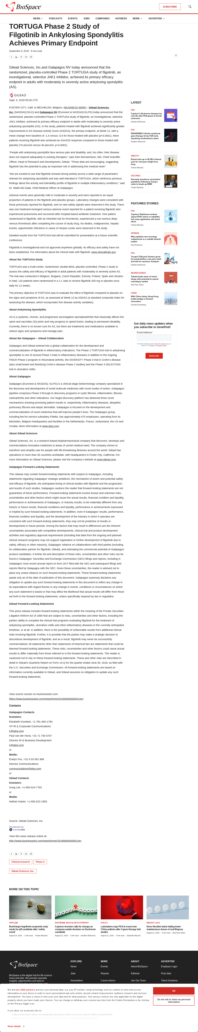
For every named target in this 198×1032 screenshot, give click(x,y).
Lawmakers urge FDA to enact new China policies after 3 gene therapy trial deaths (121, 929)
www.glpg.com (50, 426)
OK (174, 991)
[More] (42, 18)
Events (73, 18)
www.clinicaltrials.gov (103, 252)
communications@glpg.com (25, 768)
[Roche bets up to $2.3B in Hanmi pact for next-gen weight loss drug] (170, 161)
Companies (103, 18)
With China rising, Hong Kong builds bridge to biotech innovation (144, 298)
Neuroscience (138, 273)
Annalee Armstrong (138, 305)
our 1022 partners (25, 989)
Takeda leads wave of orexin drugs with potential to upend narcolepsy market (144, 279)
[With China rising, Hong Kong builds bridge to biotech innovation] (170, 298)
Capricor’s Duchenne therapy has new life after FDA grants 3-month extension (146, 116)
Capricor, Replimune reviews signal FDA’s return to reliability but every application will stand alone (145, 218)
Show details (14, 1026)
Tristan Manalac (137, 168)
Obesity (135, 156)
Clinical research (20, 862)
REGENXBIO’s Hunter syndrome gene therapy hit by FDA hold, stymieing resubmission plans (145, 135)
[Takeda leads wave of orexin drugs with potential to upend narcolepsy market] (170, 278)
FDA (133, 110)
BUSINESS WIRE (75, 107)
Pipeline (13, 923)
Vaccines (135, 176)
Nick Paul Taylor (137, 285)
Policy (104, 923)
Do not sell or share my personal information (173, 1000)
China (134, 293)
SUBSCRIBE (170, 7)
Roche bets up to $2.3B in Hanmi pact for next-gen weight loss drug (146, 161)
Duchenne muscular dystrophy (72, 923)
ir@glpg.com (16, 731)
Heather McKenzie (138, 122)
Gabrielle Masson (134, 936)
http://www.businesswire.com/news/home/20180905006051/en (45, 840)
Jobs (86, 18)
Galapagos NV (48, 112)
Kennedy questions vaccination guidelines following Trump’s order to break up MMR (145, 181)
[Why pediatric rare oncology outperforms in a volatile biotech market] (170, 238)
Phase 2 (40, 862)
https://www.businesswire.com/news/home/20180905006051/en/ (46, 698)
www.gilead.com (106, 459)
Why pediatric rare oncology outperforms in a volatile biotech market (146, 239)
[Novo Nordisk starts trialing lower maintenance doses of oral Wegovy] (168, 908)
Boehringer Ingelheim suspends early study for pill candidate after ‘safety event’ (28, 929)
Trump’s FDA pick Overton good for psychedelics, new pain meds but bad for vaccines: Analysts (146, 259)
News (36, 18)
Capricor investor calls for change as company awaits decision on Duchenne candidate (75, 929)
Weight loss (153, 923)
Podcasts (55, 18)
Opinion (135, 233)
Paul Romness (136, 245)
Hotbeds (121, 18)
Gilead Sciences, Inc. (22, 871)
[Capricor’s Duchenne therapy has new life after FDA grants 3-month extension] (170, 115)
